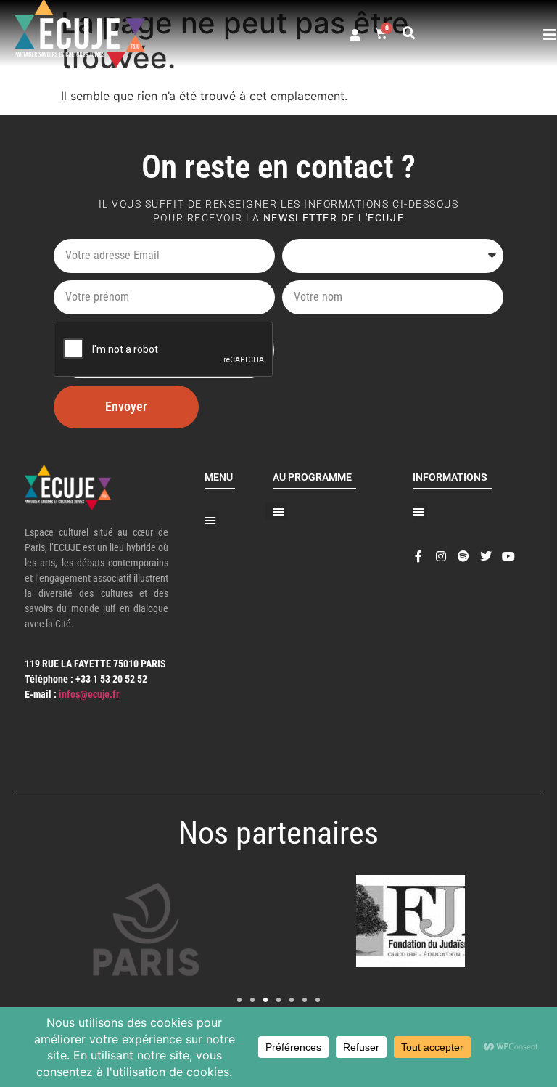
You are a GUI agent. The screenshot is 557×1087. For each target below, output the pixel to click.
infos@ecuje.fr (89, 694)
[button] (409, 33)
